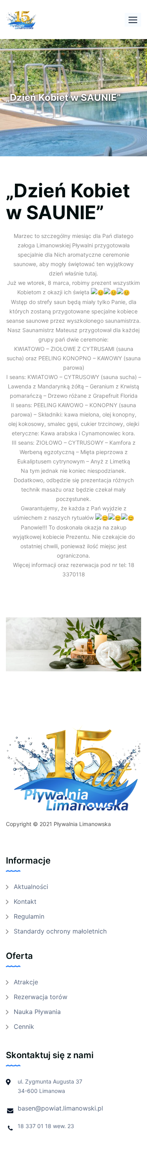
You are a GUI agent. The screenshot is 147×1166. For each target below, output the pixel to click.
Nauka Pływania (37, 1012)
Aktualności (31, 887)
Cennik (24, 1026)
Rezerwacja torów (40, 997)
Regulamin (29, 916)
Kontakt (25, 901)
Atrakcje (26, 982)
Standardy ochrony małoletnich (60, 931)
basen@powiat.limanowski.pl (60, 1108)
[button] (133, 20)
